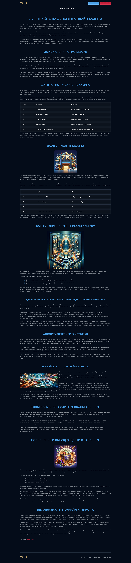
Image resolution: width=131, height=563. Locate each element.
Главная (62, 8)
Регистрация (105, 3)
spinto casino (30, 539)
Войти (94, 3)
